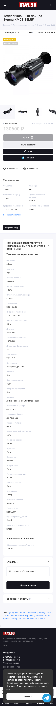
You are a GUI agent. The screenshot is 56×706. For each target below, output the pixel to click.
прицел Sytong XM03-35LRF (16, 618)
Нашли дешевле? (28, 145)
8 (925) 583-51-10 (11, 660)
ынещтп (42, 618)
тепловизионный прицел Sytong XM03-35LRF (31, 615)
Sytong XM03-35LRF (17, 612)
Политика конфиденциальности (34, 683)
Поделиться (10, 228)
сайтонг (33, 618)
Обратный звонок (11, 663)
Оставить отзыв (28, 585)
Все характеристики (12, 215)
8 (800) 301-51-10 (11, 657)
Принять (28, 696)
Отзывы (29, 32)
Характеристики (11, 32)
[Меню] (5, 5)
